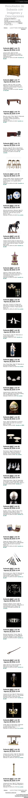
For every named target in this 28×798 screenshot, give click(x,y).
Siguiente (23, 29)
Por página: (6, 24)
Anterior (5, 27)
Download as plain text (10, 792)
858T (12, 48)
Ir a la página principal (22, 794)
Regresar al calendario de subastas (24, 1)
